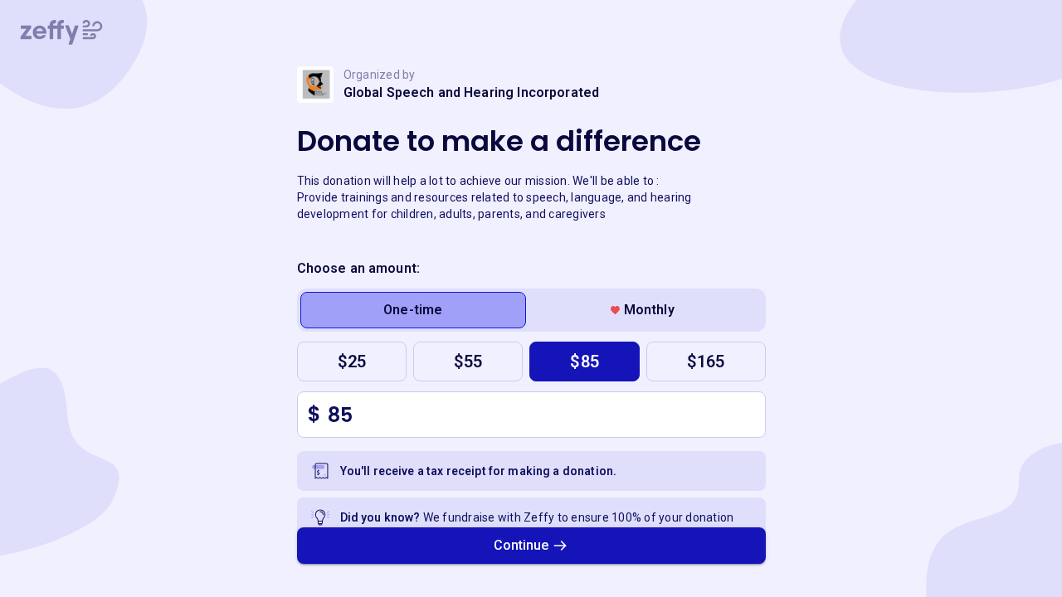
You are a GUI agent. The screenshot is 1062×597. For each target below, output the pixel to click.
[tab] (413, 310)
